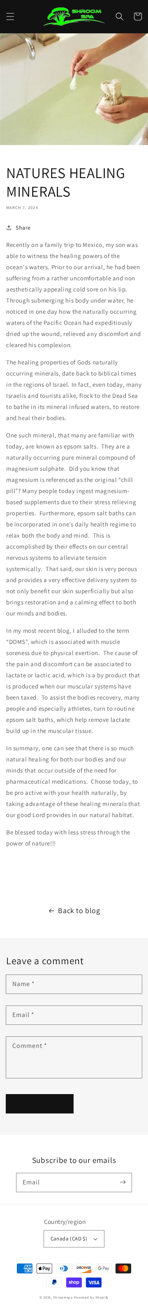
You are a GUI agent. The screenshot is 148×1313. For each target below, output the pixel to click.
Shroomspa (62, 1297)
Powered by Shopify (91, 1297)
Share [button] (23, 227)
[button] (10, 16)
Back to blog (79, 910)
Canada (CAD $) (69, 1238)
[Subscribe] (122, 1182)
